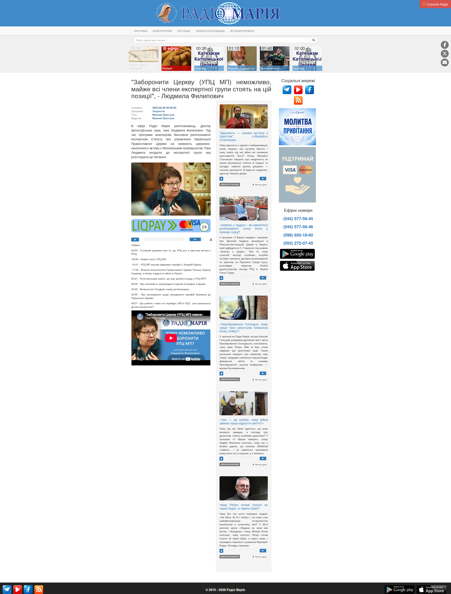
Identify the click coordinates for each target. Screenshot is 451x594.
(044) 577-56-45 (298, 218)
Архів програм (162, 31)
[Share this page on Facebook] (445, 45)
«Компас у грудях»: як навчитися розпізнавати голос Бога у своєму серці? (244, 228)
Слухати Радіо (437, 4)
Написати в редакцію (210, 31)
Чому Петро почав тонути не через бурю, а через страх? (244, 506)
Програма (140, 31)
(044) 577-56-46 (298, 226)
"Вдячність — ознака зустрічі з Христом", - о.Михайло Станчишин (244, 136)
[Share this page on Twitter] (445, 54)
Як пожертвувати (242, 31)
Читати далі (260, 184)
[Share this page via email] (445, 62)
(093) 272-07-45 (298, 243)
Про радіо (183, 31)
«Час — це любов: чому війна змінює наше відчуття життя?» (244, 421)
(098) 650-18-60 (298, 235)
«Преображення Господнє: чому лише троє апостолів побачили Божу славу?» (244, 327)
